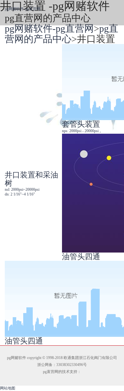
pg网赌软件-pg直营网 (22, 9)
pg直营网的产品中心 (61, 33)
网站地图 (7, 388)
